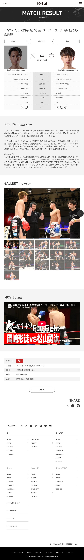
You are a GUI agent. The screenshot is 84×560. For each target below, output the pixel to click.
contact (38, 552)
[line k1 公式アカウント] (41, 426)
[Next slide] (80, 213)
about (33, 443)
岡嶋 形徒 (20, 379)
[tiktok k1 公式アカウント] (36, 426)
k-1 (13, 503)
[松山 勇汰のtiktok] (65, 107)
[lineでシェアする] (78, 406)
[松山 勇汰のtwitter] (58, 107)
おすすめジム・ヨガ (55, 544)
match (9, 443)
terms (29, 552)
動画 (67, 41)
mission (70, 552)
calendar (35, 439)
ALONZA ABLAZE (62, 74)
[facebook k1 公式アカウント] (31, 426)
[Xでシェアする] (67, 406)
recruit (49, 552)
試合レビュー (16, 41)
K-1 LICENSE (12, 526)
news (9, 439)
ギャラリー (42, 41)
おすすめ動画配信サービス (69, 544)
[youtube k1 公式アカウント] (45, 426)
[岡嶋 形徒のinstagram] (26, 107)
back (42, 389)
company (59, 552)
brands (10, 450)
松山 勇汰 (29, 379)
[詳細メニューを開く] (80, 3)
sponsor (10, 454)
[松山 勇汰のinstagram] (62, 107)
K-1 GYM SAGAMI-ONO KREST (17, 74)
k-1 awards (12, 511)
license (34, 446)
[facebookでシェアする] (72, 406)
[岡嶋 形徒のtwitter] (22, 107)
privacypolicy (17, 552)
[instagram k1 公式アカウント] (26, 426)
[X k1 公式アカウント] (21, 426)
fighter (10, 446)
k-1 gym (10, 518)
